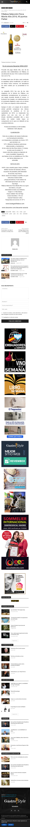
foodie (21, 211)
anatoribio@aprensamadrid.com (8, 796)
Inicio (2, 10)
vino (17, 213)
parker (10, 213)
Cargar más (14, 640)
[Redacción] (2, 22)
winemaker (25, 213)
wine (21, 213)
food (17, 211)
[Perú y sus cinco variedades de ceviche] (5, 759)
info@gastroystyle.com (11, 794)
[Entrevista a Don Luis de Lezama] (5, 650)
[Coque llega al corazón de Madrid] (5, 709)
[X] (18, 810)
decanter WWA (8, 211)
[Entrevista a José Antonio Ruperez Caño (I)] (5, 747)
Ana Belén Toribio (14, 270)
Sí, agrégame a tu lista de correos (10, 317)
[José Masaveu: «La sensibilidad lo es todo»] (5, 732)
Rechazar (11, 824)
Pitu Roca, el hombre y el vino (17, 656)
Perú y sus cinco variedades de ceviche (19, 757)
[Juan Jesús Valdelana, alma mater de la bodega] (5, 740)
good (25, 211)
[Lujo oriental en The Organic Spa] (5, 612)
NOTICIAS (10, 7)
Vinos (7, 7)
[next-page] (4, 281)
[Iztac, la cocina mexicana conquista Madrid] (5, 775)
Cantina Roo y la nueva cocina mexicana (19, 780)
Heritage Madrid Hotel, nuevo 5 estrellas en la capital (23, 231)
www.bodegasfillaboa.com (15, 204)
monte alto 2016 (5, 213)
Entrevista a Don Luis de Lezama (18, 648)
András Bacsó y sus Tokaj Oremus (18, 671)
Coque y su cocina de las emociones (18, 699)
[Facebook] (11, 810)
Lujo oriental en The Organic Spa (18, 609)
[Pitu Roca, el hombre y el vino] (5, 658)
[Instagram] (15, 810)
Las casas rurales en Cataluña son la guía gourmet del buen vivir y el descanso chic (19, 260)
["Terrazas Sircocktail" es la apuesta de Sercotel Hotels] (5, 620)
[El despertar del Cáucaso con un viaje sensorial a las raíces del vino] (5, 276)
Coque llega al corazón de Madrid (18, 706)
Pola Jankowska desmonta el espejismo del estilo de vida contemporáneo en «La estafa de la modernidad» (19, 267)
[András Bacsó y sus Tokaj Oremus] (5, 674)
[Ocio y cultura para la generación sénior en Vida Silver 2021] (5, 635)
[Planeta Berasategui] (5, 693)
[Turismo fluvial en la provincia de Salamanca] (5, 627)
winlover (3, 215)
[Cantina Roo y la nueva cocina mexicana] (5, 782)
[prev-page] (2, 281)
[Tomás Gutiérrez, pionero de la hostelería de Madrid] (5, 666)
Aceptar (4, 824)
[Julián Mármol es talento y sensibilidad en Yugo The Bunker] (5, 686)
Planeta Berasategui (15, 691)
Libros (3, 270)
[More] (25, 26)
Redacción (6, 22)
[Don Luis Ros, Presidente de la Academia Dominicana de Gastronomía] (5, 724)
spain (14, 213)
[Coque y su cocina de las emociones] (5, 701)
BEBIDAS (3, 7)
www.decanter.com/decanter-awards (15, 207)
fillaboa (13, 211)
